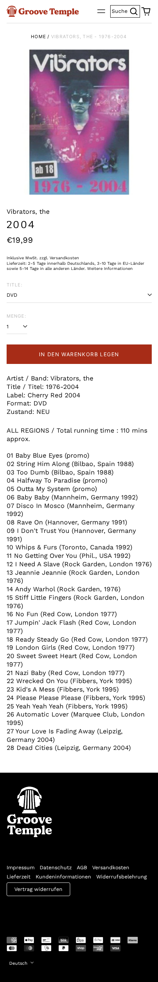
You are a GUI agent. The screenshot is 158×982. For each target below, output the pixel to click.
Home (38, 36)
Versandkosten (110, 867)
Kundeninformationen (63, 877)
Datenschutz (56, 867)
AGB (82, 867)
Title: (14, 285)
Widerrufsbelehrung (121, 877)
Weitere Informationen (110, 268)
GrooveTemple (40, 911)
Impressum (21, 867)
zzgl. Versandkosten (59, 258)
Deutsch (19, 963)
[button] (146, 11)
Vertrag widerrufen (38, 889)
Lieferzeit (18, 877)
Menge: (16, 316)
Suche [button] (126, 10)
